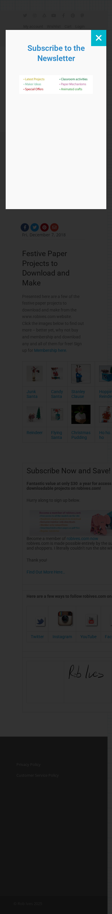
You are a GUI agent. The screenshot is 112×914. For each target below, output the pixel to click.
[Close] (98, 38)
